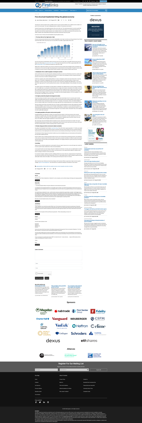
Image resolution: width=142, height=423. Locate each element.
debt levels (48, 166)
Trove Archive (37, 394)
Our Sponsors (37, 385)
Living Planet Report (54, 128)
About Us (61, 382)
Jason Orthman (39, 20)
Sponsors (93, 1)
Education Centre (38, 391)
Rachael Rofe (95, 55)
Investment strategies (88, 207)
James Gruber (38, 295)
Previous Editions (48, 10)
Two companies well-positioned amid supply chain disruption (75, 286)
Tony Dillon (95, 124)
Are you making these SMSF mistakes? (71, 1)
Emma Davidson (54, 296)
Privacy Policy (62, 379)
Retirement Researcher (88, 180)
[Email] (68, 20)
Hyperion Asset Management (43, 162)
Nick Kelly (86, 205)
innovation (67, 166)
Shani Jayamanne (88, 168)
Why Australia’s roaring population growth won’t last (58, 286)
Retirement (86, 171)
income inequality (61, 166)
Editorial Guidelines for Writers (65, 388)
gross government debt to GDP (50, 62)
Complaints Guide (86, 391)
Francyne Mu (71, 296)
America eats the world (40, 285)
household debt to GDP (40, 64)
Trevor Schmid (87, 216)
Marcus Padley (95, 69)
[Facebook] (62, 20)
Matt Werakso (95, 111)
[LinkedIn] (66, 20)
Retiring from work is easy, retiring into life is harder (95, 172)
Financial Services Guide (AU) (89, 385)
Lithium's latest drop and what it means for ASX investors (99, 73)
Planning (85, 147)
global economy (54, 166)
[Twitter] (64, 20)
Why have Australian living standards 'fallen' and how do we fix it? (99, 87)
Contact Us (85, 379)
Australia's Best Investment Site (89, 382)
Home (36, 10)
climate (44, 166)
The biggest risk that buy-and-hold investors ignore (95, 209)
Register (98, 369)
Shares (85, 182)
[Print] (70, 20)
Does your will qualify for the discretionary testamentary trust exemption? (99, 45)
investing (70, 166)
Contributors (56, 10)
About (97, 1)
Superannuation (87, 159)
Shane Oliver (95, 97)
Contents (36, 382)
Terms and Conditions (64, 385)
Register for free (103, 1)
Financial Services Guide (67, 416)
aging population (39, 166)
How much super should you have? (92, 161)
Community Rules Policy (88, 388)
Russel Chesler (87, 192)
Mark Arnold (45, 20)
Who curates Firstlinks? (64, 391)
